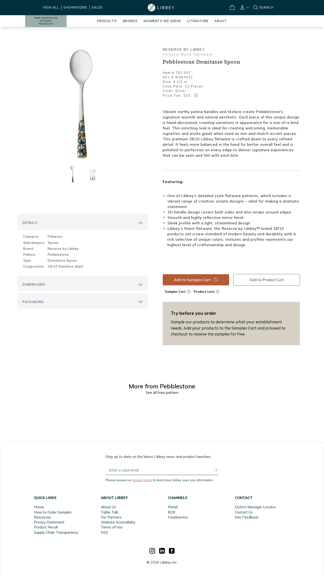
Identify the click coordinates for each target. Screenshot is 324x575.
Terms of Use (112, 527)
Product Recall (46, 527)
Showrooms (75, 7)
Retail (173, 507)
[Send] (216, 470)
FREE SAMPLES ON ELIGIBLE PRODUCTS (45, 21)
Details (30, 223)
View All (51, 7)
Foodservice (178, 517)
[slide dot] (73, 174)
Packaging (33, 302)
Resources (42, 517)
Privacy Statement (49, 522)
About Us (108, 507)
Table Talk (109, 512)
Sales (97, 7)
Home (39, 507)
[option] (82, 104)
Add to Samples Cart (192, 280)
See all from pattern (162, 392)
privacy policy (143, 480)
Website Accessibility (118, 522)
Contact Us (244, 512)
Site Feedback (246, 517)
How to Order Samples (53, 512)
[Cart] (232, 7)
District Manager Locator (255, 507)
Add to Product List (266, 280)
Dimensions (34, 284)
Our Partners (111, 517)
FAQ (104, 532)
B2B (171, 512)
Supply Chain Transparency (56, 532)
